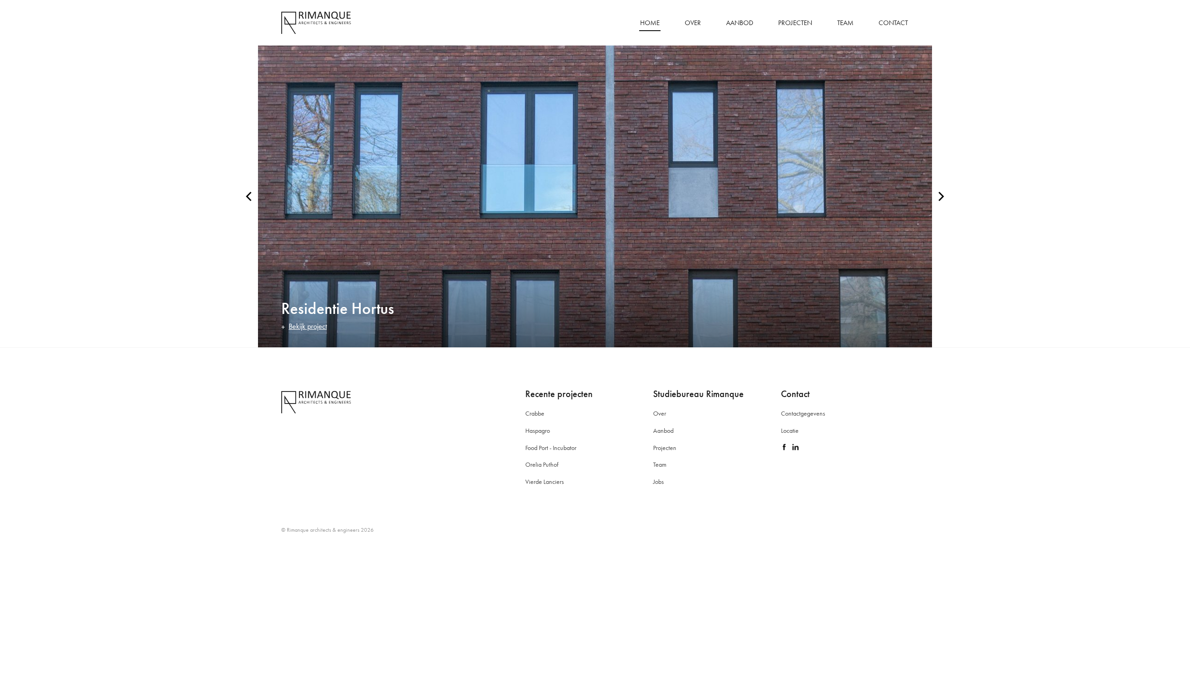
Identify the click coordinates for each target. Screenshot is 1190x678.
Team (845, 22)
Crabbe (534, 413)
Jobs (658, 481)
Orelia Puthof (541, 464)
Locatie (790, 430)
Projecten (795, 22)
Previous (248, 196)
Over (693, 22)
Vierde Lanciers (544, 481)
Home (650, 22)
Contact (893, 22)
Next (941, 196)
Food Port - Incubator (550, 447)
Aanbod (739, 22)
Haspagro (537, 430)
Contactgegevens (803, 413)
